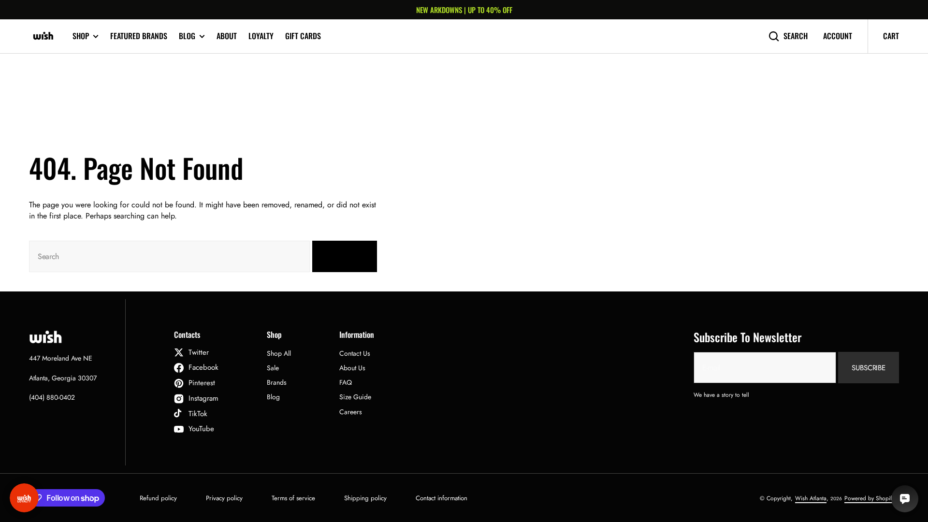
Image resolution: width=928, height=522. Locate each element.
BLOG (187, 36)
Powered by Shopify (869, 498)
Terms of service (293, 498)
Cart (891, 36)
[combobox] (169, 256)
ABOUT (227, 36)
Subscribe (868, 367)
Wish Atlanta (810, 498)
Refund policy (158, 498)
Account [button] (837, 36)
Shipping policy (365, 498)
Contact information (441, 498)
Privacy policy (224, 498)
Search (795, 36)
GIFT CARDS (303, 36)
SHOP (80, 36)
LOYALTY (261, 36)
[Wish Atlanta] (43, 36)
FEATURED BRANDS (138, 36)
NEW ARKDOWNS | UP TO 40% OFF (464, 9)
